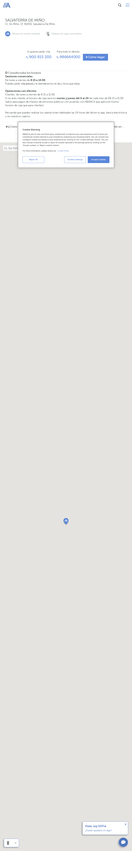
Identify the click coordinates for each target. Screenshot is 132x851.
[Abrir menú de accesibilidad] (8, 843)
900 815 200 (40, 57)
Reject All (33, 159)
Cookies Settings (75, 159)
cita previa (27, 83)
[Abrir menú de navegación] (127, 5)
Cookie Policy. (63, 151)
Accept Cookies (98, 159)
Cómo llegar (96, 57)
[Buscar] (120, 5)
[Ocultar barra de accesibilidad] (15, 843)
